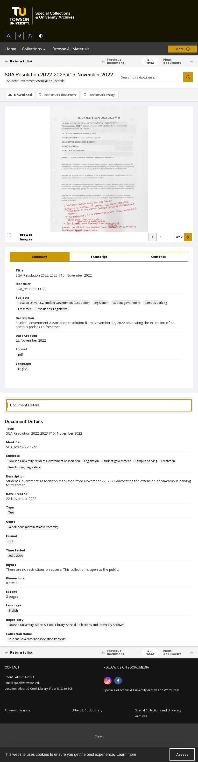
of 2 (179, 237)
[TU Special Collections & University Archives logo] (43, 15)
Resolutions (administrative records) (33, 527)
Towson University (17, 710)
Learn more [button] (126, 754)
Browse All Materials (71, 49)
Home (10, 49)
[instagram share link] (108, 680)
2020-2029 (15, 556)
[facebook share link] (118, 680)
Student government (126, 303)
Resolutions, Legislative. (52, 309)
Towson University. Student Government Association (54, 303)
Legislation (101, 303)
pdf (20, 354)
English (23, 369)
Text (11, 512)
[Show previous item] (152, 237)
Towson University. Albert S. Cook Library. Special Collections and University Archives (66, 625)
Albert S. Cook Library (87, 710)
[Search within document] (188, 77)
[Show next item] (188, 237)
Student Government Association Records (35, 81)
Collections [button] (32, 49)
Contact (99, 736)
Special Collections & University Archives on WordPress (141, 690)
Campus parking (155, 303)
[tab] (39, 256)
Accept (182, 754)
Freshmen (25, 309)
